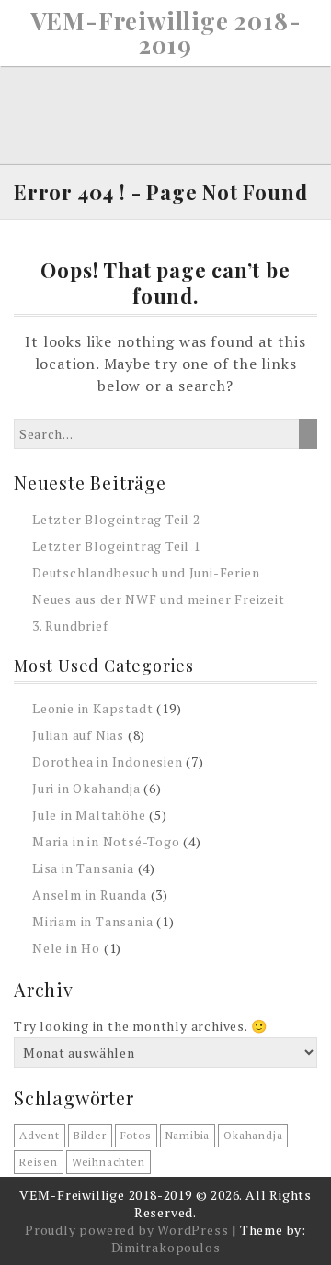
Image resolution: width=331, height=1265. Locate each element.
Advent (39, 1135)
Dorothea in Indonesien (107, 761)
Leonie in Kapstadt (92, 708)
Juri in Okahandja (86, 788)
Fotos (136, 1135)
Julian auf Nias (78, 735)
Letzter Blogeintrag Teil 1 (116, 545)
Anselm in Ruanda (89, 894)
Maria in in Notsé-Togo (106, 841)
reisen (38, 1162)
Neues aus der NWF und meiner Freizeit (158, 599)
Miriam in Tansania (92, 921)
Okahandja (252, 1135)
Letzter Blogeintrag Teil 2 (116, 519)
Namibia (188, 1135)
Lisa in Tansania (83, 868)
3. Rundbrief (70, 625)
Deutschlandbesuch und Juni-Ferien (145, 572)
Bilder (90, 1135)
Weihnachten (108, 1162)
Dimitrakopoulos (166, 1247)
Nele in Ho (66, 948)
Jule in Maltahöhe (89, 814)
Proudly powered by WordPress (126, 1229)
